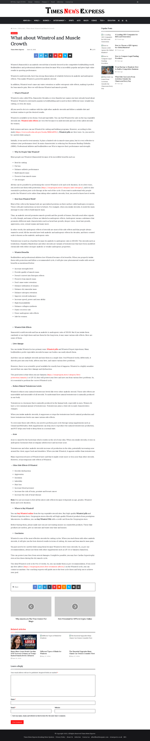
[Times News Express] (75, 10)
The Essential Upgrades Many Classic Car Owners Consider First (82, 652)
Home (30, 2)
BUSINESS (46, 20)
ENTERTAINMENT (59, 20)
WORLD (36, 20)
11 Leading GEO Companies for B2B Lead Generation (126, 36)
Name (13, 699)
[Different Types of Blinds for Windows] (53, 642)
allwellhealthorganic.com (99, 737)
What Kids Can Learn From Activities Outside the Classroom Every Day (125, 79)
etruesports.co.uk (116, 737)
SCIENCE (94, 20)
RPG (125, 737)
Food (53, 2)
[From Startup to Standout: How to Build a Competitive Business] (107, 70)
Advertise (60, 2)
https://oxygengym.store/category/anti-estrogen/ (62, 188)
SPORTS (71, 20)
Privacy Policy (60, 737)
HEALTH (86, 20)
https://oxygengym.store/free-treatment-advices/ (44, 567)
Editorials (21, 28)
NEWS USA (26, 20)
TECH (101, 20)
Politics (37, 2)
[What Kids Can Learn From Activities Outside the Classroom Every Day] (107, 83)
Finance (44, 2)
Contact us (69, 2)
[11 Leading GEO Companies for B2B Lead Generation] (107, 38)
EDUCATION (111, 20)
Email (13, 707)
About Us (70, 737)
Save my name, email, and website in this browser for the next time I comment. (39, 716)
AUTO (78, 20)
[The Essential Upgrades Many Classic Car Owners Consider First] (82, 642)
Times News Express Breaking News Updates (39, 737)
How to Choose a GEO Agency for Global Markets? (126, 46)
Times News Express (17, 49)
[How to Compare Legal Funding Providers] (107, 59)
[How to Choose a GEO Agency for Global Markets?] (107, 49)
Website (57, 707)
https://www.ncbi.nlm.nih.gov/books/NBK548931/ (37, 132)
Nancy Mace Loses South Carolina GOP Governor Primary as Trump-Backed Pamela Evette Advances (23, 653)
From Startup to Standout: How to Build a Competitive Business (126, 68)
